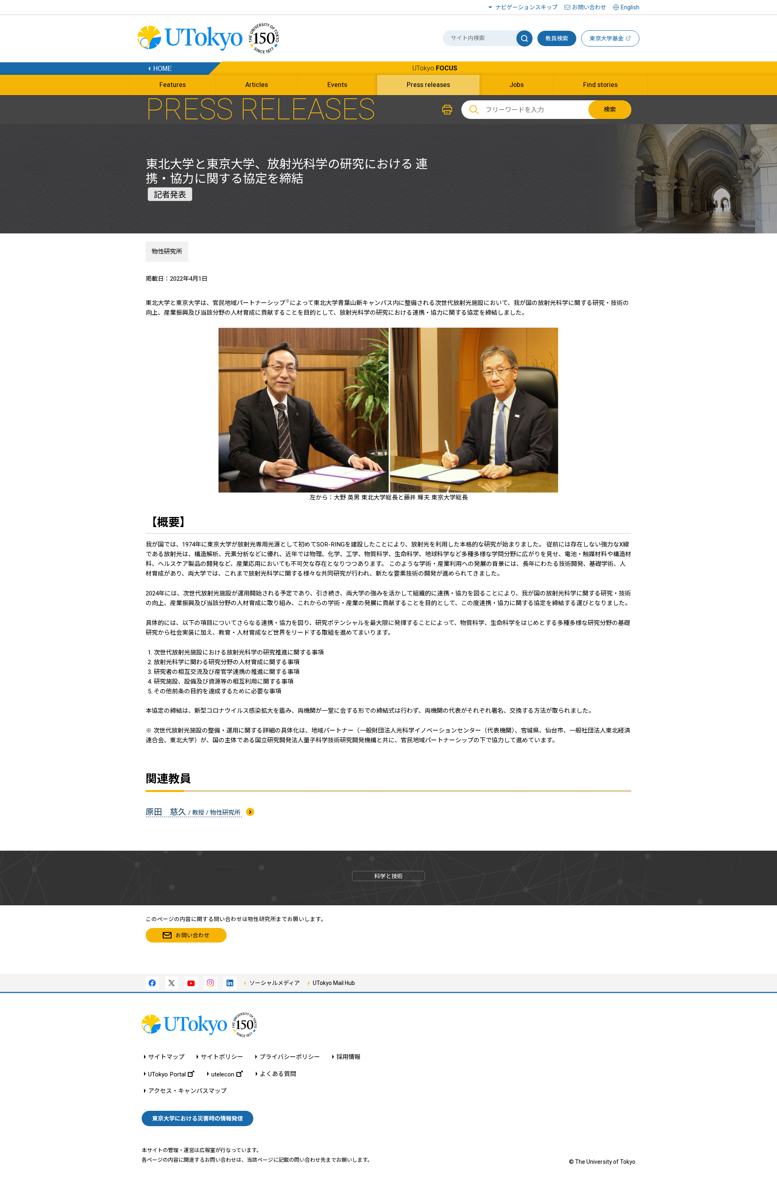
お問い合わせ (589, 7)
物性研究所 (167, 251)
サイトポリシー (222, 1057)
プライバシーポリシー (289, 1057)
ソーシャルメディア (274, 983)
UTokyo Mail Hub (334, 983)
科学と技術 (388, 876)
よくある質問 (278, 1074)
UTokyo (434, 68)
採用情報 (348, 1057)
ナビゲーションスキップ (526, 7)
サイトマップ (166, 1057)
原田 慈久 (194, 812)
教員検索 (557, 38)
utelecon (222, 1074)
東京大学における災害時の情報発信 (197, 1118)
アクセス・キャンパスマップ (187, 1091)
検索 (610, 109)
